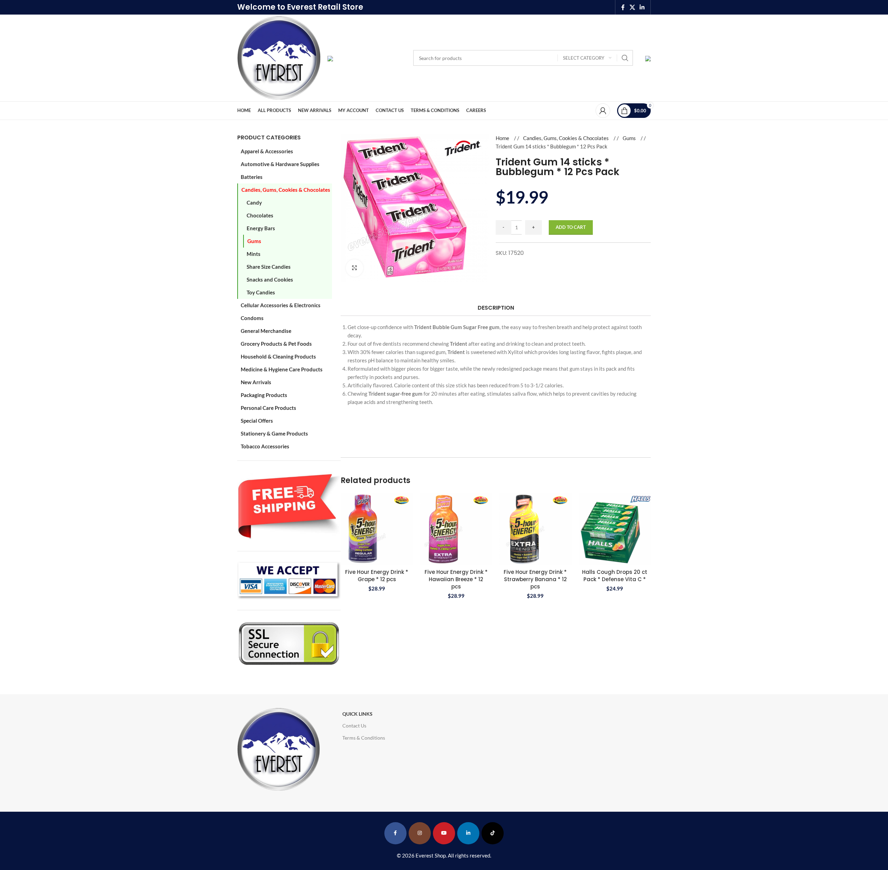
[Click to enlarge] (354, 268)
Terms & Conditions (363, 738)
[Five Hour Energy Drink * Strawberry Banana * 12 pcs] (535, 529)
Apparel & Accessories (267, 151)
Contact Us (354, 726)
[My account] (603, 111)
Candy (254, 202)
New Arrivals (256, 382)
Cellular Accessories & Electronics (281, 305)
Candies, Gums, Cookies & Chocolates (285, 190)
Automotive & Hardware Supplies (280, 164)
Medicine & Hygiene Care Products (282, 369)
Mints (254, 254)
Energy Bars (261, 228)
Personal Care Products (268, 408)
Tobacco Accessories (265, 446)
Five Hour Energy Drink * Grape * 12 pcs (376, 575)
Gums (254, 241)
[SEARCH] (625, 58)
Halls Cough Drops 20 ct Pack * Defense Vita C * (614, 575)
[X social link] (632, 7)
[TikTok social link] (492, 833)
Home (503, 138)
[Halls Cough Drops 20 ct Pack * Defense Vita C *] (615, 529)
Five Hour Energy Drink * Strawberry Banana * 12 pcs (535, 579)
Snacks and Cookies (270, 279)
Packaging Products (264, 395)
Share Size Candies (269, 267)
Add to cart (571, 227)
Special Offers (257, 420)
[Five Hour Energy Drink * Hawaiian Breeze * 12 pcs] (456, 529)
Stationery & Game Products (274, 433)
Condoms (252, 318)
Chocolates (260, 215)
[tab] (495, 308)
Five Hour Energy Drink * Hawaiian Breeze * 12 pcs (456, 579)
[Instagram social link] (420, 833)
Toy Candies (261, 292)
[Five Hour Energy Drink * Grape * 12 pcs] (377, 529)
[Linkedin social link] (642, 7)
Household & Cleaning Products (278, 356)
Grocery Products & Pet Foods (276, 344)
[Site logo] (279, 57)
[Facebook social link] (623, 7)
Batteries (252, 177)
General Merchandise (266, 331)
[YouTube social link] (444, 833)
